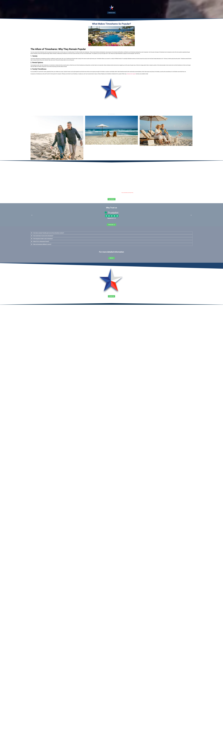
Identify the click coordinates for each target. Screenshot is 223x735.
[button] (31, 215)
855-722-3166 (111, 195)
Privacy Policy (121, 302)
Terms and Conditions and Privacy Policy (127, 192)
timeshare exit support (131, 73)
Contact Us (128, 302)
